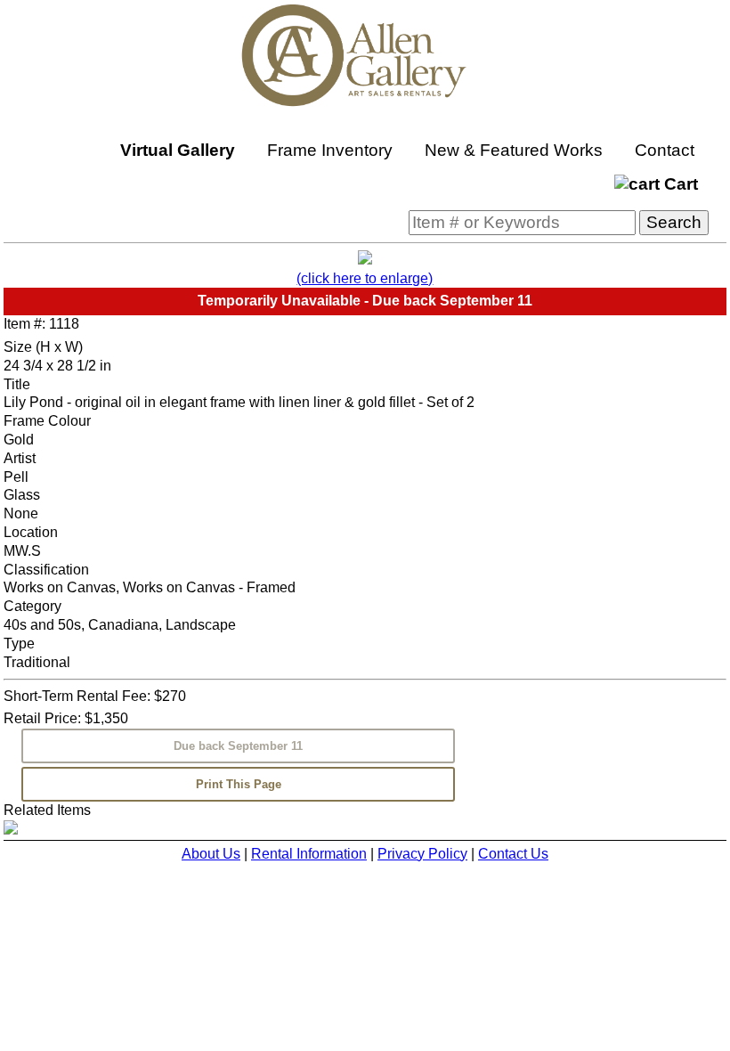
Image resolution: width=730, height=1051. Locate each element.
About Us (211, 853)
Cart (679, 184)
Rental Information (309, 853)
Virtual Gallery (177, 150)
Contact (664, 150)
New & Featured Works (514, 150)
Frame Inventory (330, 150)
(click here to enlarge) (364, 278)
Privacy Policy (422, 853)
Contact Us (513, 853)
